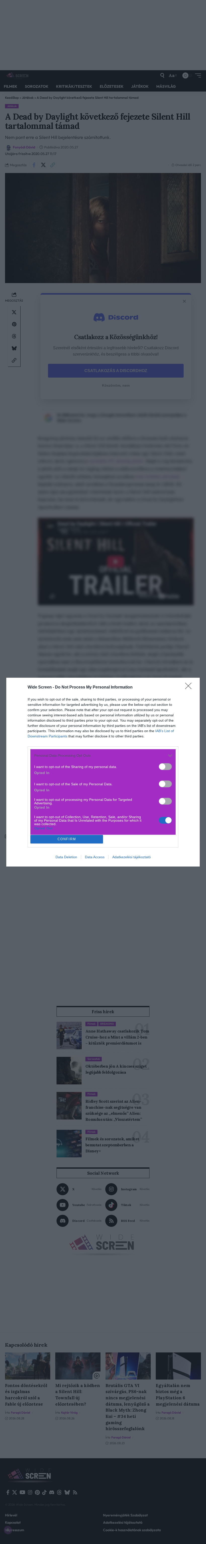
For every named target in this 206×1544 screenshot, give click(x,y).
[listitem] (103, 755)
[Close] (190, 687)
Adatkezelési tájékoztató (131, 857)
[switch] (165, 766)
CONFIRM (67, 839)
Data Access (95, 857)
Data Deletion (66, 857)
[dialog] (103, 772)
